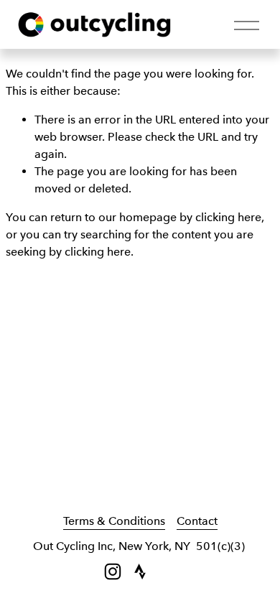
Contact (197, 521)
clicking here (228, 217)
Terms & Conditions (114, 521)
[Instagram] (112, 571)
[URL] (140, 571)
